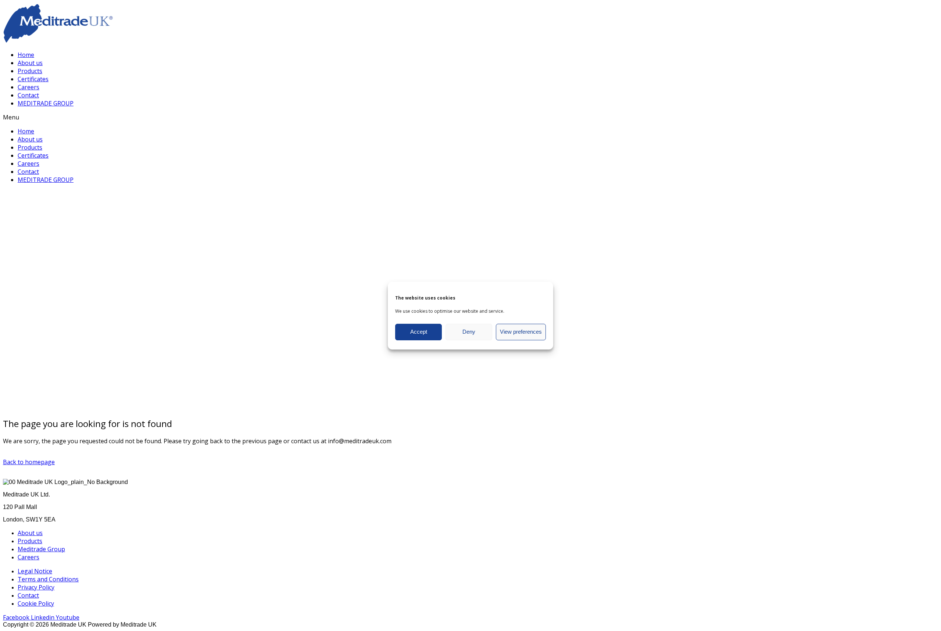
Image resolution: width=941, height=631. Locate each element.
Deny (468, 332)
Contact (28, 95)
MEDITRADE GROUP (46, 103)
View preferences (521, 332)
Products (30, 71)
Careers (28, 87)
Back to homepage (29, 462)
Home (26, 55)
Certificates (33, 79)
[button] (470, 117)
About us (30, 63)
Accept (418, 332)
